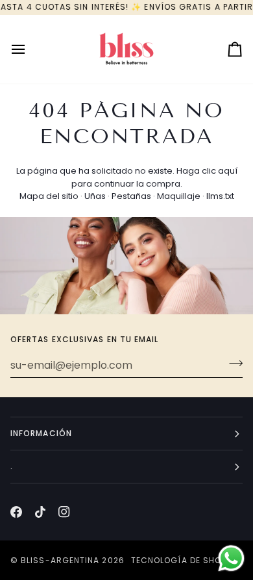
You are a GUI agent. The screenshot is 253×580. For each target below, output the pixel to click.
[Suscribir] (232, 363)
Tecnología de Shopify (185, 560)
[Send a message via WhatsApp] (231, 558)
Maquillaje (178, 196)
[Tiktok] (40, 512)
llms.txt (220, 196)
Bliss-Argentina (60, 560)
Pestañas (131, 196)
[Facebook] (16, 512)
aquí (227, 171)
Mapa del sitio (48, 196)
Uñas (95, 196)
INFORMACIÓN (41, 433)
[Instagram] (64, 512)
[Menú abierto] (29, 49)
